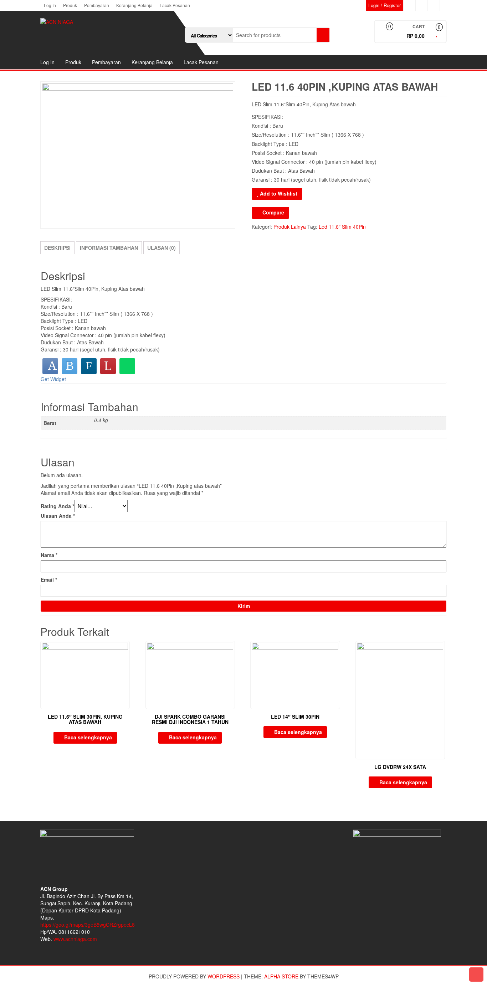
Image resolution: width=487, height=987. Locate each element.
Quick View (126, 651)
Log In (50, 5)
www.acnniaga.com (75, 938)
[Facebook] (50, 366)
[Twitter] (69, 366)
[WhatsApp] (127, 366)
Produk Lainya (289, 226)
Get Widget (53, 379)
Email (49, 579)
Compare (273, 212)
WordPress (223, 976)
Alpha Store (281, 976)
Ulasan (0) (161, 247)
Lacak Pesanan (175, 5)
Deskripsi (57, 247)
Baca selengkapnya (88, 737)
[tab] (57, 247)
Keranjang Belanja (134, 5)
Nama (49, 554)
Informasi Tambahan (109, 247)
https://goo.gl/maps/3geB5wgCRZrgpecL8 (87, 924)
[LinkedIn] (89, 366)
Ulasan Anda (58, 515)
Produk (70, 5)
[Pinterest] (108, 366)
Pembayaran (96, 5)
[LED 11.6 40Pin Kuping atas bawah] (137, 155)
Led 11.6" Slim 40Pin (342, 226)
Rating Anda (57, 506)
